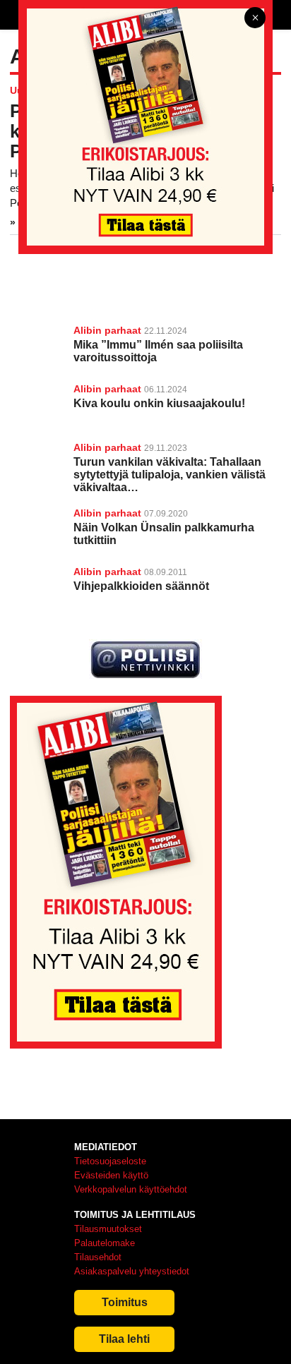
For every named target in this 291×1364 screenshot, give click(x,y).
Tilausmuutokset (108, 1229)
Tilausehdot (97, 1257)
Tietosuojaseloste (110, 1161)
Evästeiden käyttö (111, 1175)
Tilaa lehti (124, 1339)
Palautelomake (104, 1243)
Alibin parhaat (107, 330)
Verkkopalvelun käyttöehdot (130, 1189)
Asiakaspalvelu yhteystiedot (131, 1271)
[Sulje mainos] (255, 18)
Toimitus (125, 1302)
